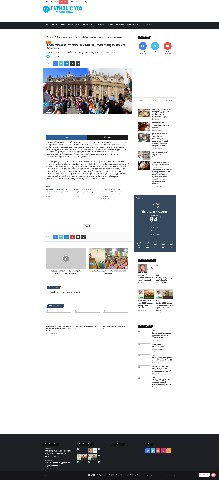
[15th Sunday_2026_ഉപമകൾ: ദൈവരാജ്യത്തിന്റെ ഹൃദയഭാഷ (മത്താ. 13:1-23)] (164, 294)
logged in (60, 292)
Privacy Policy (135, 475)
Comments (168, 101)
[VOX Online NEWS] (64, 9)
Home (46, 25)
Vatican (85, 25)
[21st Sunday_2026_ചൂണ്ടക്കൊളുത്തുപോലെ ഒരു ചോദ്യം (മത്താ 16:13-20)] (144, 334)
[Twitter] (61, 63)
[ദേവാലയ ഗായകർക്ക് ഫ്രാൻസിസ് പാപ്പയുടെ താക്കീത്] (144, 126)
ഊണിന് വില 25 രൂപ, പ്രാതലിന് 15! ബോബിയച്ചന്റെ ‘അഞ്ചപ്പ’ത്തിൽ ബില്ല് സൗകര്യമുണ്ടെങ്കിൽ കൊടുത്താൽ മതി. (160, 140)
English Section (132, 25)
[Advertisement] (132, 12)
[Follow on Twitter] (57, 57)
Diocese (62, 25)
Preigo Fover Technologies (169, 475)
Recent (154, 101)
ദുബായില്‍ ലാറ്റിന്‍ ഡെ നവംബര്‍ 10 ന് (114, 327)
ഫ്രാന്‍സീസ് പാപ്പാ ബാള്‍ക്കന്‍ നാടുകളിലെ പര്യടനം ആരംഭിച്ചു (83, 191)
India (77, 25)
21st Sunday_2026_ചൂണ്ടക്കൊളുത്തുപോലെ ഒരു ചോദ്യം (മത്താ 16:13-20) (161, 335)
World (93, 25)
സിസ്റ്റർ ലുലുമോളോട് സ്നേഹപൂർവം (159, 153)
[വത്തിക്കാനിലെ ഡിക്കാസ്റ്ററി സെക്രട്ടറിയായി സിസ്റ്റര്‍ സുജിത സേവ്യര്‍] (92, 463)
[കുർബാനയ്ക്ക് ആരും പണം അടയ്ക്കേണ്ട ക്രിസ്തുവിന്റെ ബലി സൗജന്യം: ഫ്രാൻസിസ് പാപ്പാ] (144, 113)
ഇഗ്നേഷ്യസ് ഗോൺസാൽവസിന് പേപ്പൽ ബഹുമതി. (145, 278)
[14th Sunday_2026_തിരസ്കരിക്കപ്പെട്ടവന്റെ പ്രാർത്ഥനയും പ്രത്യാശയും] (82, 463)
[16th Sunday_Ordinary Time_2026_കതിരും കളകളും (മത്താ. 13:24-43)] (146, 294)
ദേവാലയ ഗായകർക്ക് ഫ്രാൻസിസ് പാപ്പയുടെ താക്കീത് (160, 125)
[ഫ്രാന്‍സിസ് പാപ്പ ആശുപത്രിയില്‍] (87, 317)
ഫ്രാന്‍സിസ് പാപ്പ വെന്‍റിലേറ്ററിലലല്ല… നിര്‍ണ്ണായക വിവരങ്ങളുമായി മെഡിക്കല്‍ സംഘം (58, 329)
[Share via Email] (72, 63)
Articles (110, 25)
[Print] (78, 63)
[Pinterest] (72, 237)
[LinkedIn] (66, 63)
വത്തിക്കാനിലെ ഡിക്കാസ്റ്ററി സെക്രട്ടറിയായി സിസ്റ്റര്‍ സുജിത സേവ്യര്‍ (93, 2)
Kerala (70, 25)
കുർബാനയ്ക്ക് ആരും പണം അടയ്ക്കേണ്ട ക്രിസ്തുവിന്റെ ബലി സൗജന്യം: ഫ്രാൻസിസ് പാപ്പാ (161, 113)
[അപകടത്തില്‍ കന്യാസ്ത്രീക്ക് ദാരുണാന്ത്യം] (103, 463)
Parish (126, 475)
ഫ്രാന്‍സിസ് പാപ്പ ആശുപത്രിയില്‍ (85, 327)
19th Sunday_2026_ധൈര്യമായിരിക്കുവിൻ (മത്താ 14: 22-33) (164, 279)
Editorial (101, 25)
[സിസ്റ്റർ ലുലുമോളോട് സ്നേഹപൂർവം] (144, 155)
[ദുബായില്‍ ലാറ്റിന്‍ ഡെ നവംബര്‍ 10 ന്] (115, 317)
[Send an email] (58, 57)
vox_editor (53, 57)
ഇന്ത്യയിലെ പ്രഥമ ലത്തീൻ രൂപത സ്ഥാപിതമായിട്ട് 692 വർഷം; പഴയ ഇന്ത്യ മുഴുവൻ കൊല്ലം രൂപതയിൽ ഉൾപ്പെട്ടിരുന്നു (111, 193)
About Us (54, 25)
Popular (140, 101)
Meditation (120, 25)
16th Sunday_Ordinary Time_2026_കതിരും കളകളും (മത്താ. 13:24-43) (145, 305)
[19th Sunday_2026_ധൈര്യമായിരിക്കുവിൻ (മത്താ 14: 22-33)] (164, 268)
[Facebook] (55, 63)
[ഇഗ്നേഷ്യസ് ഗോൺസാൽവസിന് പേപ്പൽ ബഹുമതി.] (146, 268)
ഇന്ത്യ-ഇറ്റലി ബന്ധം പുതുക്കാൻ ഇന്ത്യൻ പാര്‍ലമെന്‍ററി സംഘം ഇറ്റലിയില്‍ (58, 191)
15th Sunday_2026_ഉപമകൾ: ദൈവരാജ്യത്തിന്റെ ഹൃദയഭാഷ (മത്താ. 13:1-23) (164, 306)
